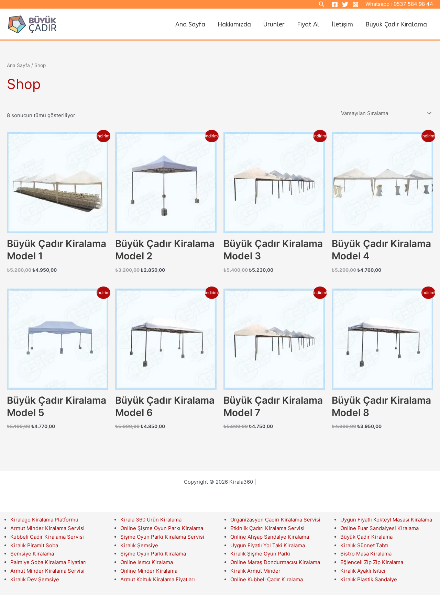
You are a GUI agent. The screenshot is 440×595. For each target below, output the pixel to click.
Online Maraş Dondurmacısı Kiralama (275, 562)
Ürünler (274, 24)
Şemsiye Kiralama (32, 553)
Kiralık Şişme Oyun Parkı (260, 553)
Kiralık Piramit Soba (34, 545)
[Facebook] (335, 4)
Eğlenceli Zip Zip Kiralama (371, 562)
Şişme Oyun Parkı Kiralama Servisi (162, 537)
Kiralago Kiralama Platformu (44, 519)
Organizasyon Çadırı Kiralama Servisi (275, 519)
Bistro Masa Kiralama (366, 553)
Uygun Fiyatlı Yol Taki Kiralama (267, 545)
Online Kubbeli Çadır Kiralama (266, 579)
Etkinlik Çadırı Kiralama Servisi (267, 528)
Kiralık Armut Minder (255, 571)
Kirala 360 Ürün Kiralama (151, 519)
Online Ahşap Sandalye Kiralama (269, 537)
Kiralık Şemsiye (139, 545)
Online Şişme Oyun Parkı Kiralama (161, 528)
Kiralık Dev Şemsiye (34, 579)
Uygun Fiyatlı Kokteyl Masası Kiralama (386, 519)
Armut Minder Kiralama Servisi (47, 528)
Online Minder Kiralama (148, 571)
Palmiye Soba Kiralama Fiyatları (48, 562)
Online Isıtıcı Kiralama (146, 562)
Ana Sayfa (190, 24)
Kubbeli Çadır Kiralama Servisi (47, 537)
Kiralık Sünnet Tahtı (364, 545)
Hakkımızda (234, 24)
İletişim (342, 24)
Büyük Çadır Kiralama (396, 24)
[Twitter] (345, 4)
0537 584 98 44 (413, 4)
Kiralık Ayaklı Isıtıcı (362, 571)
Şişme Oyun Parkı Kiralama (153, 553)
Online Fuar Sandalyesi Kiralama (379, 528)
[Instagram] (355, 4)
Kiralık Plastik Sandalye (368, 579)
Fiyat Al (308, 24)
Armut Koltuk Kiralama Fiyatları (157, 579)
